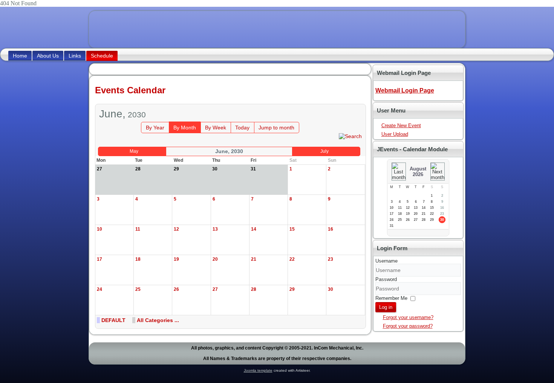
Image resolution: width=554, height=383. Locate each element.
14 (423, 208)
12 (408, 208)
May (134, 151)
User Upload (394, 134)
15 (432, 208)
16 (442, 208)
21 (423, 214)
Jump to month (276, 128)
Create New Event (401, 125)
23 (442, 214)
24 (391, 220)
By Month (184, 128)
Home (20, 56)
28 (423, 220)
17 (391, 214)
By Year (155, 128)
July (324, 151)
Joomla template (258, 370)
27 (416, 220)
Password (386, 279)
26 (408, 220)
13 (416, 208)
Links (75, 56)
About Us (48, 56)
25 (400, 220)
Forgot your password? (408, 326)
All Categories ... (158, 320)
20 (416, 214)
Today (242, 128)
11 (400, 208)
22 (432, 214)
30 (442, 220)
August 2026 (418, 171)
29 (432, 220)
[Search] (350, 136)
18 (400, 214)
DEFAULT (113, 320)
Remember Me (391, 298)
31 (391, 226)
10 (391, 208)
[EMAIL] (358, 100)
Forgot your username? (408, 317)
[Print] (350, 100)
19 (408, 214)
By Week (215, 128)
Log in (385, 307)
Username (386, 261)
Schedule (102, 56)
